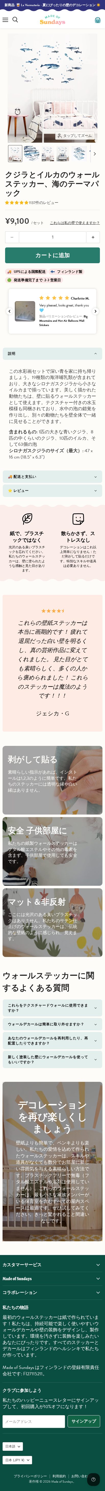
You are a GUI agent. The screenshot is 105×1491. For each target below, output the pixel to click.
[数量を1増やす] (93, 237)
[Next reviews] (95, 311)
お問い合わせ (81, 1476)
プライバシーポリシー (30, 1476)
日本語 (10, 1446)
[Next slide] (94, 154)
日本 (14, 1460)
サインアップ (84, 1421)
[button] (15, 153)
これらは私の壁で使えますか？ (75, 223)
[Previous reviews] (9, 311)
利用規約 (59, 1476)
